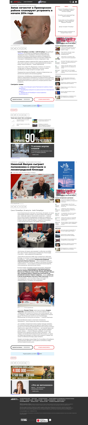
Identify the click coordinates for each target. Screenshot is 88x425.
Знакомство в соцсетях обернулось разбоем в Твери (68, 88)
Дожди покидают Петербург (66, 26)
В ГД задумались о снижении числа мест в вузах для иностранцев (68, 97)
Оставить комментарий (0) (44, 347)
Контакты (22, 400)
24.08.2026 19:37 (14, 162)
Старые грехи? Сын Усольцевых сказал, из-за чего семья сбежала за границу (69, 71)
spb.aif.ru (22, 203)
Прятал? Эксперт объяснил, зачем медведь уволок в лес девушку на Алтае (68, 66)
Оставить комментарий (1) (44, 99)
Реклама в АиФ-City (61, 400)
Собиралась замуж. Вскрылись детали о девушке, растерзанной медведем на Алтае (68, 209)
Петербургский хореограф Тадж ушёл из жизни (66, 16)
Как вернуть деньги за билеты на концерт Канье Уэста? (66, 32)
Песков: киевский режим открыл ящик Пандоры (68, 92)
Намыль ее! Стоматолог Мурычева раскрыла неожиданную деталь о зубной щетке (68, 218)
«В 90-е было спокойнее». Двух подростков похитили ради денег (68, 57)
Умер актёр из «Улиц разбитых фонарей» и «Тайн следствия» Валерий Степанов (66, 21)
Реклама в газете (29, 400)
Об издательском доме (25, 398)
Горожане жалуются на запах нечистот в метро (23, 120)
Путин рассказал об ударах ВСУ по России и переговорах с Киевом (68, 231)
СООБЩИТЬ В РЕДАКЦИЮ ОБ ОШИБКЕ (56, 401)
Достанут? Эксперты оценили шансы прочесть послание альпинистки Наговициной (69, 62)
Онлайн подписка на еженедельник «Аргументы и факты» (61, 398)
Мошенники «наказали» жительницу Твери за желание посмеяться (69, 83)
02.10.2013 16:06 (14, 5)
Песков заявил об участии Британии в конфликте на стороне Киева (69, 240)
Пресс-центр (34, 398)
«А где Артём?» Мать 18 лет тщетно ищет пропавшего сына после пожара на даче (68, 214)
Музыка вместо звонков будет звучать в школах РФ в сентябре (68, 235)
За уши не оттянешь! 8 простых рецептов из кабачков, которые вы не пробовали (69, 200)
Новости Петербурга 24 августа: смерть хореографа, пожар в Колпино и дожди (66, 10)
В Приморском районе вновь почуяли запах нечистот (44, 120)
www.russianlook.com (15, 45)
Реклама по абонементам (49, 400)
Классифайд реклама (24, 401)
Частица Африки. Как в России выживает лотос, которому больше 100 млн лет (68, 205)
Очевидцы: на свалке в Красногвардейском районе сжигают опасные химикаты (44, 125)
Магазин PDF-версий (42, 398)
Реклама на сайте (38, 400)
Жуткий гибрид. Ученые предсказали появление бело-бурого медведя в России (69, 223)
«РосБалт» (20, 53)
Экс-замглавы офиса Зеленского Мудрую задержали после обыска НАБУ (68, 79)
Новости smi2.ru (15, 158)
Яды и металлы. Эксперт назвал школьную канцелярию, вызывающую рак (68, 53)
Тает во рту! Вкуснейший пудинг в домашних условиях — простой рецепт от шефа (68, 48)
